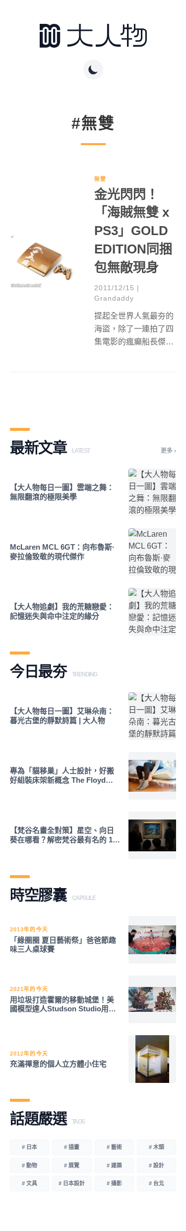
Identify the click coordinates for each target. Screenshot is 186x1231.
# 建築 (114, 1165)
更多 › (168, 450)
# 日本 (29, 1147)
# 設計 (156, 1165)
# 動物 (29, 1165)
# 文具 (29, 1183)
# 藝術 (114, 1147)
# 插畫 (71, 1147)
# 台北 (156, 1183)
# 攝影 (114, 1183)
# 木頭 (156, 1147)
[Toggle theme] (93, 70)
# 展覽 (71, 1165)
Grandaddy (114, 298)
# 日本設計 (72, 1183)
